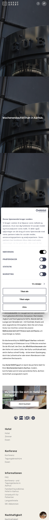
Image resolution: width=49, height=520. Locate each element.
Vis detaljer (36, 284)
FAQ (6, 477)
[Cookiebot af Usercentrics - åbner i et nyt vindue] (35, 210)
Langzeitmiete (11, 500)
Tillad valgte (24, 299)
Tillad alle (24, 291)
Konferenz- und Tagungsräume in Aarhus (13, 483)
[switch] (42, 259)
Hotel (7, 433)
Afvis (24, 307)
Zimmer (8, 436)
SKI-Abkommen (12, 504)
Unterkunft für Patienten (11, 496)
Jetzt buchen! (24, 404)
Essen (7, 440)
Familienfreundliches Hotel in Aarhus (14, 490)
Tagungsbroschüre (13, 458)
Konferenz (9, 455)
